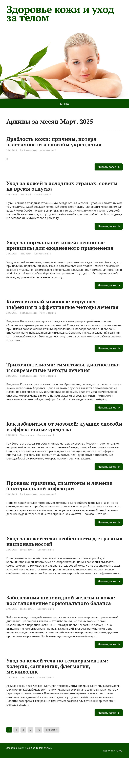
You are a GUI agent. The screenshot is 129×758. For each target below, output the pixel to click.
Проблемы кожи (28, 150)
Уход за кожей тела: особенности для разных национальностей (64, 541)
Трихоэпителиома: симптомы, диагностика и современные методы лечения (63, 367)
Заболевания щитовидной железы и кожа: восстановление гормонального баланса (60, 600)
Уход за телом (27, 435)
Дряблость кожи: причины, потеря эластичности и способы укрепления (53, 142)
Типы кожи (25, 194)
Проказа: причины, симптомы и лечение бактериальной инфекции (59, 486)
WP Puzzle (117, 750)
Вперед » (51, 730)
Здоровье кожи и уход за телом (60, 13)
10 (38, 730)
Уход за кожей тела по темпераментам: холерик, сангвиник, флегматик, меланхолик (57, 666)
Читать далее (107, 167)
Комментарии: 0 (48, 150)
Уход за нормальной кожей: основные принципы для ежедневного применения (60, 245)
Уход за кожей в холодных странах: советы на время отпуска (61, 186)
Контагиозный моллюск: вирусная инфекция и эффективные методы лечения (62, 304)
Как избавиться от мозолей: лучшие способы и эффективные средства (64, 426)
